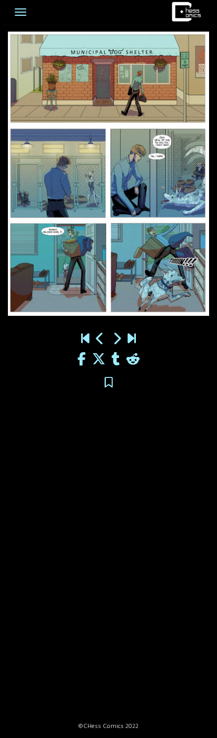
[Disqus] (108, 561)
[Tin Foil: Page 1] (100, 339)
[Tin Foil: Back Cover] (131, 339)
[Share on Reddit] (133, 360)
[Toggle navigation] (20, 12)
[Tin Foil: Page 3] (117, 339)
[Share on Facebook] (81, 360)
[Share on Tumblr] (116, 360)
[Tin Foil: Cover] (85, 339)
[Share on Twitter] (98, 360)
